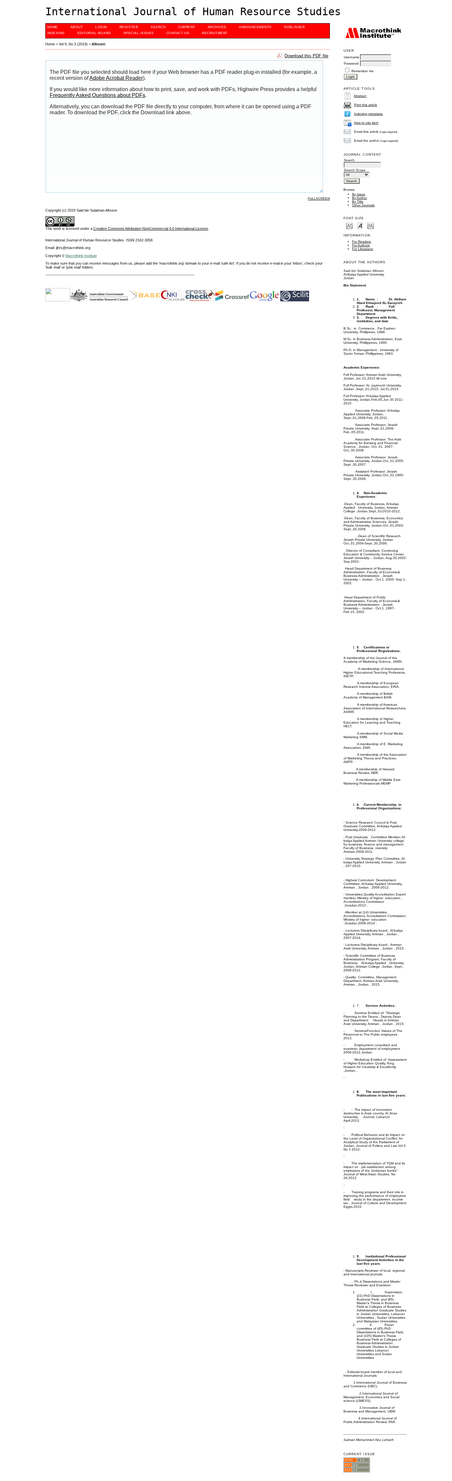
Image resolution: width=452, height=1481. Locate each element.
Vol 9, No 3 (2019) (73, 44)
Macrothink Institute (81, 256)
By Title (357, 201)
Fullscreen (319, 198)
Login (101, 27)
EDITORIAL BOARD (94, 33)
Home (52, 27)
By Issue (358, 194)
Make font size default (360, 225)
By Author (359, 198)
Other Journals (363, 205)
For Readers (361, 241)
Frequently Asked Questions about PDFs (97, 95)
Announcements (255, 27)
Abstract (360, 96)
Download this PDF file (306, 55)
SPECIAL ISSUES (138, 33)
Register (128, 27)
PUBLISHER (294, 27)
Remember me (362, 71)
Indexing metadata (368, 114)
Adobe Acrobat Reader (116, 78)
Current (186, 27)
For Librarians (362, 249)
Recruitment (215, 33)
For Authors (361, 245)
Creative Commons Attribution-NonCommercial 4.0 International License (150, 228)
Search (158, 27)
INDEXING (56, 33)
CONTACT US (177, 33)
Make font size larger (370, 225)
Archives (217, 27)
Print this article (365, 105)
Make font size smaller (349, 225)
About (76, 27)
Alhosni (98, 44)
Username (351, 57)
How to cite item (366, 123)
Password (351, 63)
